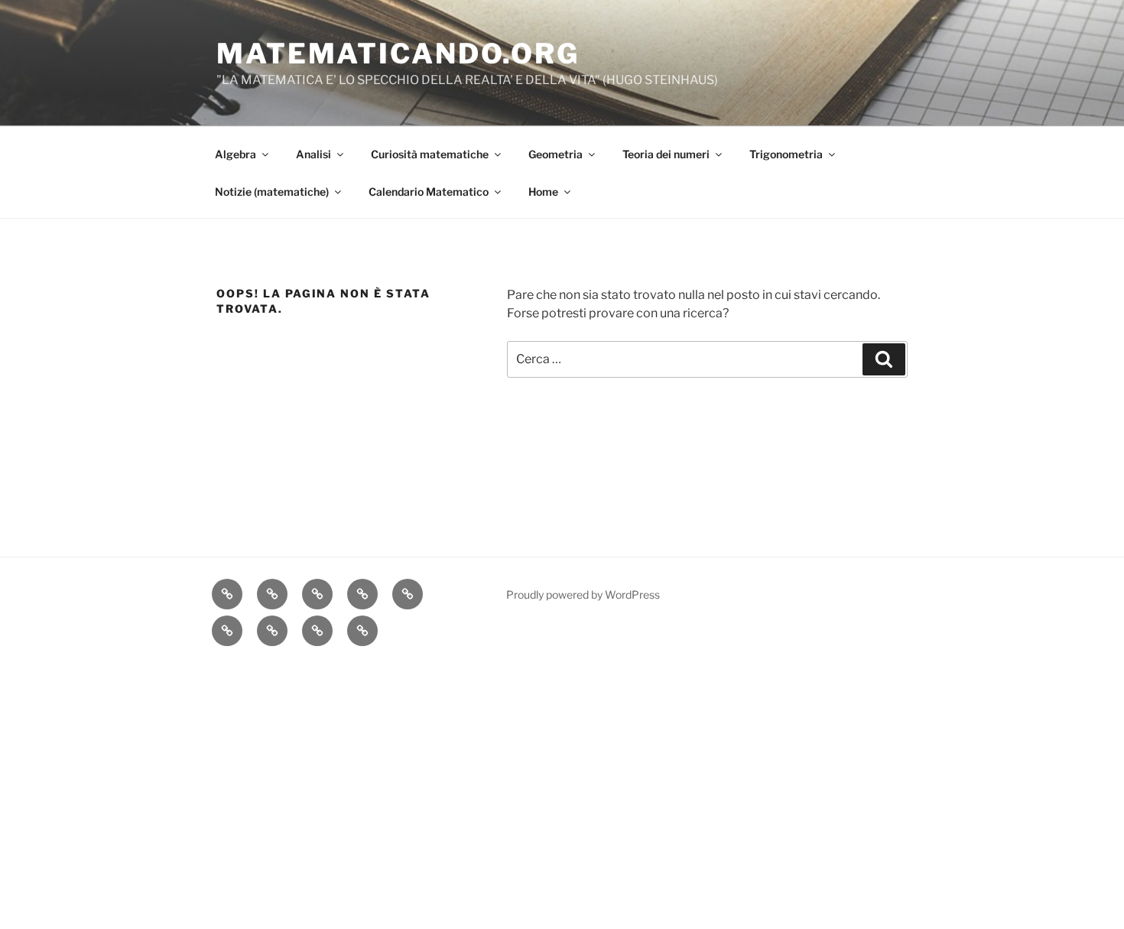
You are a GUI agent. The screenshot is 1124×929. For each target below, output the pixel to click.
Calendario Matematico (429, 191)
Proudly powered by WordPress (583, 594)
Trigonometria (786, 154)
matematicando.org (398, 53)
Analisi (313, 154)
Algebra (235, 154)
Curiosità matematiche (430, 154)
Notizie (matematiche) (272, 191)
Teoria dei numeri (666, 154)
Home (543, 191)
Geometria (555, 154)
